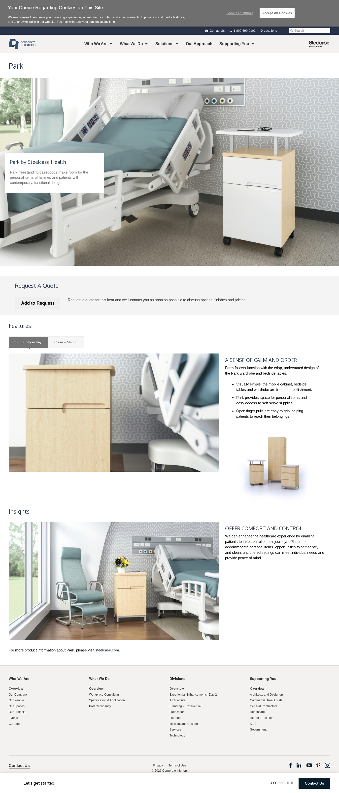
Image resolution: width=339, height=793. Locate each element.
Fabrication (177, 712)
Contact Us (217, 30)
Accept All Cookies (277, 13)
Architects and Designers (267, 694)
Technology (177, 735)
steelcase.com (107, 650)
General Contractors (263, 706)
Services (175, 729)
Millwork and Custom (184, 724)
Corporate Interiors (175, 770)
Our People (16, 700)
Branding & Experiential (186, 706)
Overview (16, 688)
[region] (169, 13)
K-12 (253, 724)
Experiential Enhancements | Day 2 (193, 694)
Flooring (175, 718)
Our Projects (17, 712)
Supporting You (234, 44)
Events (13, 718)
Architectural (178, 700)
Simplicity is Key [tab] (28, 342)
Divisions (177, 678)
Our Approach (199, 44)
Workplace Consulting (104, 694)
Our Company (18, 694)
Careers (14, 724)
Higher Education (261, 718)
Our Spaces (17, 706)
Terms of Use (177, 765)
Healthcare (257, 712)
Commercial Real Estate (266, 700)
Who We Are (95, 44)
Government (258, 729)
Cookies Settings (240, 13)
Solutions (164, 44)
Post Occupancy (100, 706)
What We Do (131, 44)
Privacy (158, 765)
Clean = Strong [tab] (65, 342)
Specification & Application (107, 700)
